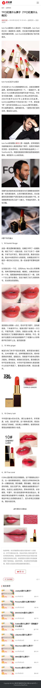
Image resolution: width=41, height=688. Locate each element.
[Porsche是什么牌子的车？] (8, 604)
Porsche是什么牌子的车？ (25, 602)
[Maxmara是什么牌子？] (8, 648)
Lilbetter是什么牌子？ (24, 635)
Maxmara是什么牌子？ (24, 646)
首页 (3, 8)
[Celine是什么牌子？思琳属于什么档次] (8, 626)
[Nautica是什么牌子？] (8, 670)
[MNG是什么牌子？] (8, 659)
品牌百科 (31, 20)
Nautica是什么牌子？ (23, 668)
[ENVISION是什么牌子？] (8, 615)
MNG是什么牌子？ (22, 657)
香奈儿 (18, 143)
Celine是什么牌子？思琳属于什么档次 (26, 625)
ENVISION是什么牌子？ (24, 613)
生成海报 (9, 579)
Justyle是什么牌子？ (23, 591)
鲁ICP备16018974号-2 (30, 683)
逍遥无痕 (4, 20)
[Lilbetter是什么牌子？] (8, 637)
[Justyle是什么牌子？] (8, 593)
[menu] (38, 3)
